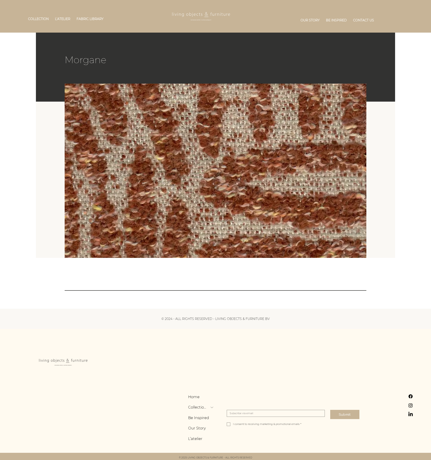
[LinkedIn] (410, 414)
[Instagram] (410, 405)
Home (194, 397)
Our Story (197, 428)
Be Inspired (198, 417)
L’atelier (195, 438)
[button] (38, 19)
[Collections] (212, 407)
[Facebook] (410, 396)
